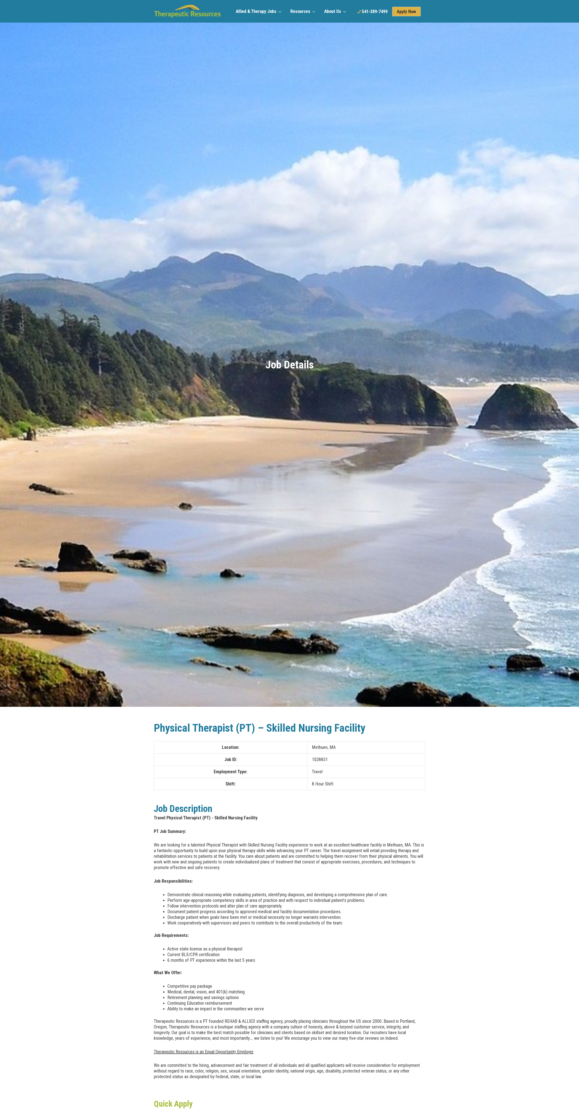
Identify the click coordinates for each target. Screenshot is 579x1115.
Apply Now (406, 11)
